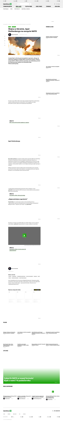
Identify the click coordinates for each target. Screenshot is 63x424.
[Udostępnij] (4, 45)
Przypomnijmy (11, 201)
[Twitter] (53, 411)
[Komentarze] (4, 38)
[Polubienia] (4, 36)
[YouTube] (59, 411)
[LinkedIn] (57, 411)
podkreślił (10, 189)
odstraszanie (29, 204)
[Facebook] (55, 411)
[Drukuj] (4, 40)
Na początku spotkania (12, 158)
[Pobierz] (4, 43)
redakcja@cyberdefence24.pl (13, 284)
